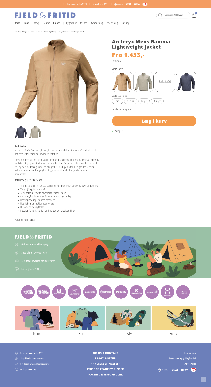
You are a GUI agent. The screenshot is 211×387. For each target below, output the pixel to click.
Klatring (125, 23)
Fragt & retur (105, 358)
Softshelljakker (49, 32)
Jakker (40, 32)
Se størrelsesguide (121, 109)
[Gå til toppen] (203, 379)
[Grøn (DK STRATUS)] (186, 82)
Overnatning (96, 23)
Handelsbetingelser (105, 363)
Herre (26, 23)
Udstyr (46, 23)
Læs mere (116, 61)
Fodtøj (36, 23)
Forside (17, 32)
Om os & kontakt (105, 353)
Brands (56, 23)
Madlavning (112, 23)
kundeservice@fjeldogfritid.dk (182, 358)
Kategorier (25, 32)
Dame (17, 23)
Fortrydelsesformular (105, 374)
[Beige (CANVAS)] (122, 82)
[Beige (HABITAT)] (143, 82)
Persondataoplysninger (105, 369)
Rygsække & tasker (76, 23)
